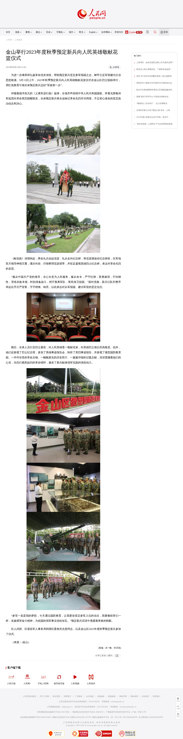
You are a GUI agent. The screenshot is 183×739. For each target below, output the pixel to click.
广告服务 (78, 696)
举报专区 (119, 32)
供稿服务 (101, 696)
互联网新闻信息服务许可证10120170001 (53, 712)
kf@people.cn (67, 707)
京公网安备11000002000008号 (151, 717)
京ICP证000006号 (130, 717)
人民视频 (75, 683)
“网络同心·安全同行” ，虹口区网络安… (152, 103)
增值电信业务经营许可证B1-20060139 (87, 712)
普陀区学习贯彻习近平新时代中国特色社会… (155, 83)
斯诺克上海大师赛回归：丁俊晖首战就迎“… (154, 69)
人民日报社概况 (29, 696)
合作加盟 (90, 696)
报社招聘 (56, 696)
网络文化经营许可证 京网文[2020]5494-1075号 (72, 717)
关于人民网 (44, 696)
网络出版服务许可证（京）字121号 (106, 717)
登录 (166, 32)
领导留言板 (59, 683)
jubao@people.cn (117, 702)
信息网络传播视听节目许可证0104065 (35, 717)
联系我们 (156, 696)
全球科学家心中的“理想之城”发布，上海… (154, 110)
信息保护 (145, 696)
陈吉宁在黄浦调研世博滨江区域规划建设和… (155, 90)
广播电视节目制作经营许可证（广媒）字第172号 (126, 712)
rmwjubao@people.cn (128, 707)
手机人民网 (43, 683)
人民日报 (11, 683)
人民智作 (91, 683)
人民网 (9, 40)
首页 (8, 32)
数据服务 (112, 696)
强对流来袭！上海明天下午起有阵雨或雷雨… (155, 124)
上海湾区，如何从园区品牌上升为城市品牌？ (155, 62)
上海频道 (18, 40)
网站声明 (123, 696)
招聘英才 (67, 696)
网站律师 (134, 696)
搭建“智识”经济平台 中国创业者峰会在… (153, 97)
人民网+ (27, 683)
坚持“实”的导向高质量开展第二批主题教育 (154, 76)
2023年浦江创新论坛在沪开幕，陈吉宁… (153, 117)
